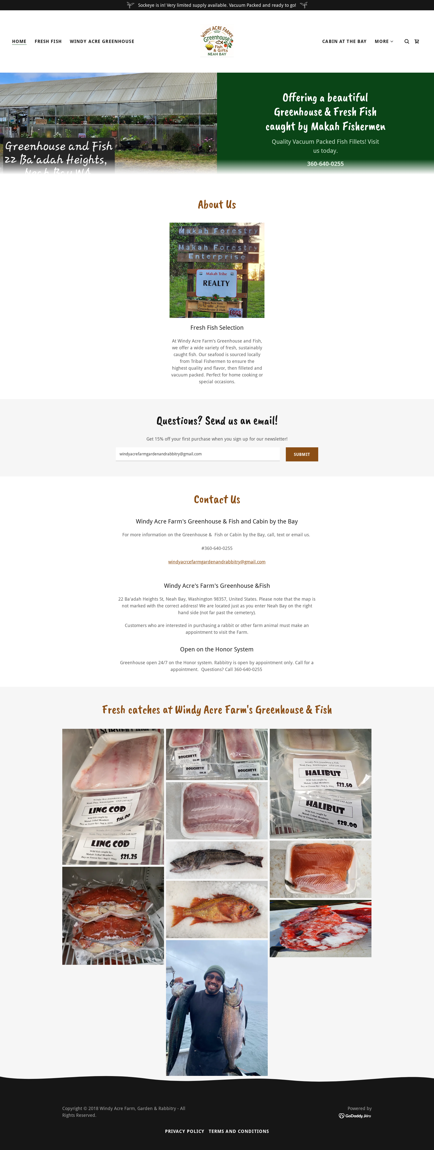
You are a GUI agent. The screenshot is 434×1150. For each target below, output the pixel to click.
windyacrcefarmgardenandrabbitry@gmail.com (216, 561)
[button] (384, 41)
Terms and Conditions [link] (239, 1131)
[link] (217, 41)
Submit (302, 454)
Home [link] (19, 41)
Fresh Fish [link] (48, 41)
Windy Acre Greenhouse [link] (102, 41)
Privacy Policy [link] (185, 1131)
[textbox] (198, 454)
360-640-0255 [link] (325, 163)
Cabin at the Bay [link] (344, 41)
